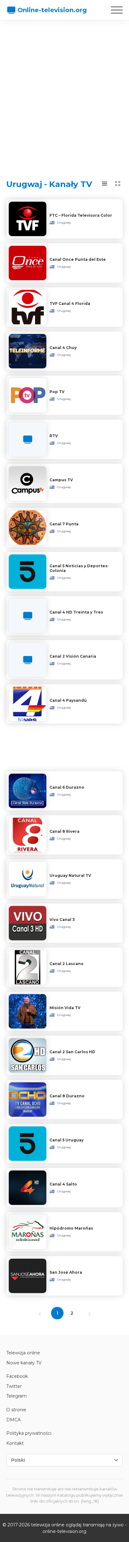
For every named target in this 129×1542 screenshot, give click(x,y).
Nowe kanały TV (24, 1363)
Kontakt (15, 1443)
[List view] (105, 184)
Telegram (16, 1396)
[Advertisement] (64, 94)
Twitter (14, 1386)
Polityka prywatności (28, 1433)
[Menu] (117, 10)
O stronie (16, 1410)
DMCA (13, 1420)
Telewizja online (23, 1353)
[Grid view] (118, 184)
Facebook (17, 1376)
